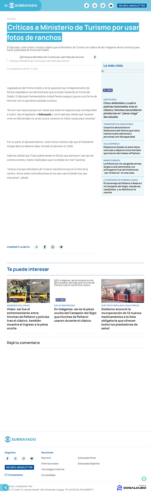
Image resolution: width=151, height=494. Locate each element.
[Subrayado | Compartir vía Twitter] (36, 247)
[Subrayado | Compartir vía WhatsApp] (53, 247)
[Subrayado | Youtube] (111, 5)
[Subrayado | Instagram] (103, 5)
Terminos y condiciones (16, 486)
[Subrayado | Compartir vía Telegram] (61, 247)
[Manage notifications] (144, 478)
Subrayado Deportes (89, 463)
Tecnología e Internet (52, 469)
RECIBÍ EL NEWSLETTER (132, 5)
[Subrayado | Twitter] (95, 5)
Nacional (11, 19)
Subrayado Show (87, 457)
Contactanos (15, 475)
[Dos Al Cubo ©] (131, 489)
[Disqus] (75, 389)
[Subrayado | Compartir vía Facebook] (44, 247)
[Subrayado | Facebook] (87, 5)
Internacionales (49, 463)
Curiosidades (48, 475)
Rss (30, 486)
